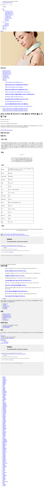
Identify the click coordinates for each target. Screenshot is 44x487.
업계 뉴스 (7, 24)
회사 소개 (5, 26)
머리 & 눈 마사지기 (9, 11)
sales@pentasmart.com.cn (7, 2)
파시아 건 (7, 19)
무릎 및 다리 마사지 (9, 14)
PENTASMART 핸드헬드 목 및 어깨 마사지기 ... (16, 291)
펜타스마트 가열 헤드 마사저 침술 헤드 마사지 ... (17, 89)
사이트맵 (7, 338)
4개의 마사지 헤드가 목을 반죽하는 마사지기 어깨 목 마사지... (20, 94)
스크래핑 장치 (8, 17)
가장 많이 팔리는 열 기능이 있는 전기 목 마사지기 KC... (18, 280)
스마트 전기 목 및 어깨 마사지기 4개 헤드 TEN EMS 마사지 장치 (16, 235)
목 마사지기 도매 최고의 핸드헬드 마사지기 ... (16, 285)
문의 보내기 (2, 335)
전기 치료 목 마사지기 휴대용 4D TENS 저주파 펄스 (14, 234)
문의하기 (4, 28)
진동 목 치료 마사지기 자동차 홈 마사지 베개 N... (17, 84)
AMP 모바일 (11, 338)
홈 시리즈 (7, 20)
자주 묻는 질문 (6, 25)
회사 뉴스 (7, 23)
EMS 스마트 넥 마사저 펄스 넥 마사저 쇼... (15, 296)
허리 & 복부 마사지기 (9, 13)
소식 (4, 21)
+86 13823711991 (6, 327)
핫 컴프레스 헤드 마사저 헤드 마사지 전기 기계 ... (17, 99)
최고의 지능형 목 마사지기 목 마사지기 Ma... (16, 270)
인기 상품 (2, 338)
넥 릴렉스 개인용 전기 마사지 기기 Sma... (15, 275)
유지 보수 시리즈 (8, 18)
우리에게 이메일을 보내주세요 (6, 130)
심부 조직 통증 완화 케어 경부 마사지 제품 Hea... (17, 104)
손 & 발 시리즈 (8, 15)
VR (3, 27)
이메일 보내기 (3, 340)
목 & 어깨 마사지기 (9, 12)
